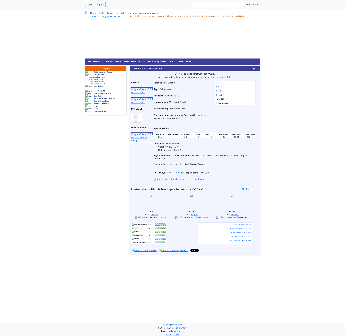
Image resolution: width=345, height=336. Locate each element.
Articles (171, 61)
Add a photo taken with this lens (240, 228)
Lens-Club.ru (177, 331)
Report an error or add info (242, 224)
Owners (218, 95)
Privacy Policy (172, 334)
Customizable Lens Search (97, 77)
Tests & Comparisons (156, 61)
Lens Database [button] (94, 61)
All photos (247, 189)
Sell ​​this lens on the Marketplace (240, 240)
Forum (188, 61)
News (180, 61)
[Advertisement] (166, 39)
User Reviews (129, 61)
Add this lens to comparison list (241, 236)
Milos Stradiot (172, 172)
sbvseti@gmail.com (172, 324)
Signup (100, 4)
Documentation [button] (112, 61)
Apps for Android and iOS (97, 83)
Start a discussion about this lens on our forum (180, 179)
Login (90, 4)
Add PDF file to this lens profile (241, 232)
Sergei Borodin (179, 327)
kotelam (154, 214)
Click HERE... (226, 77)
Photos (141, 61)
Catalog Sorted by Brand (96, 79)
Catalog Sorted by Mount (96, 81)
